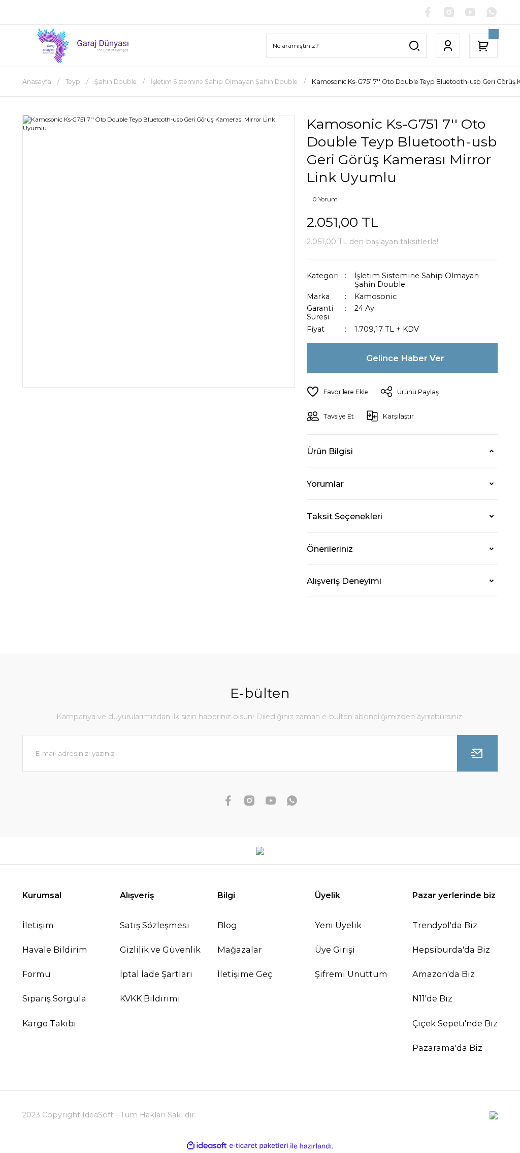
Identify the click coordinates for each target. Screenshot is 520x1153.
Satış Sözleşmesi (154, 925)
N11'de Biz (432, 998)
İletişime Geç (245, 974)
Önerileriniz (330, 549)
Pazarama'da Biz (447, 1048)
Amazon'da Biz (443, 974)
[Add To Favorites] (337, 392)
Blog (227, 925)
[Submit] (477, 753)
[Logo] (77, 45)
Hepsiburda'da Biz (451, 949)
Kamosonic (375, 296)
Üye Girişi (335, 949)
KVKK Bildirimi (150, 998)
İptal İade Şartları (156, 974)
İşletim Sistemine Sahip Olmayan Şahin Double (416, 280)
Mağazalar (239, 949)
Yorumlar (325, 484)
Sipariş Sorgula (54, 998)
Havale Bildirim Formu (54, 961)
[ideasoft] (206, 1145)
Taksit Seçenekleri (344, 516)
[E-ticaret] (258, 1146)
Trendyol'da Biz (444, 925)
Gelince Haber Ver (405, 358)
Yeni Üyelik (338, 925)
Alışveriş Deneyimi (344, 581)
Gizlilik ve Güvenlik (160, 949)
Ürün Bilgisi (330, 451)
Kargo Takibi (49, 1023)
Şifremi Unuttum (351, 974)
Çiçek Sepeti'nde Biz (455, 1023)
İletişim (38, 925)
